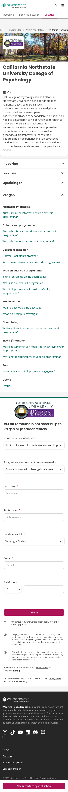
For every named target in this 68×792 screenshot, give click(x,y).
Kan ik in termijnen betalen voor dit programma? (31, 262)
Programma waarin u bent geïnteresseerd (30, 462)
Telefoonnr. (12, 582)
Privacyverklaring (12, 670)
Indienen (34, 612)
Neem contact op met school (34, 786)
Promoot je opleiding (13, 762)
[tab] (8, 14)
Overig (6, 386)
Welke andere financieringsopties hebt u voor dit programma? (31, 330)
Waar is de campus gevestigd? (20, 314)
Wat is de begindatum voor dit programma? (28, 241)
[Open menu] (62, 5)
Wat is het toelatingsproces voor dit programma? (32, 357)
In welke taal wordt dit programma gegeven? (29, 371)
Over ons (7, 756)
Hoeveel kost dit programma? (20, 256)
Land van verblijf (14, 534)
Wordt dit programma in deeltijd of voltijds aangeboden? (28, 291)
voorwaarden (42, 667)
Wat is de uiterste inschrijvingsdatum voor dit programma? (29, 233)
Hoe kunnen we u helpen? (20, 438)
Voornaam (11, 486)
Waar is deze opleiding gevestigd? (23, 307)
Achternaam (12, 510)
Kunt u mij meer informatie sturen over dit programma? (28, 214)
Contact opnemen (12, 768)
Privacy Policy (55, 678)
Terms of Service (14, 681)
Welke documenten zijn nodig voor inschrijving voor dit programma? (33, 348)
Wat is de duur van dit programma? (23, 283)
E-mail (8, 558)
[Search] (56, 5)
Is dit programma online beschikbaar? (25, 276)
